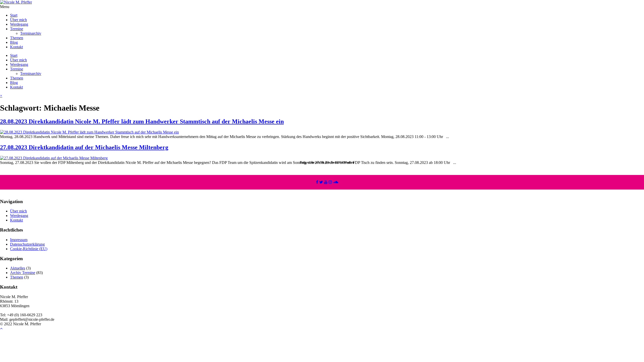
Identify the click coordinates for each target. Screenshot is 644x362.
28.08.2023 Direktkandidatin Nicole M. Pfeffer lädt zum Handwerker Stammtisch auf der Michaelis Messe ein (142, 121)
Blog (14, 42)
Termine (16, 29)
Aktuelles (17, 268)
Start (13, 15)
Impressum (18, 240)
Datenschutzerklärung (27, 244)
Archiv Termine (22, 272)
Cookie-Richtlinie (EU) (28, 249)
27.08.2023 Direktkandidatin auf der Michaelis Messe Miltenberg (84, 147)
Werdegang (19, 24)
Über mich (18, 20)
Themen (16, 38)
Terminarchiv (30, 33)
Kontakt (16, 47)
